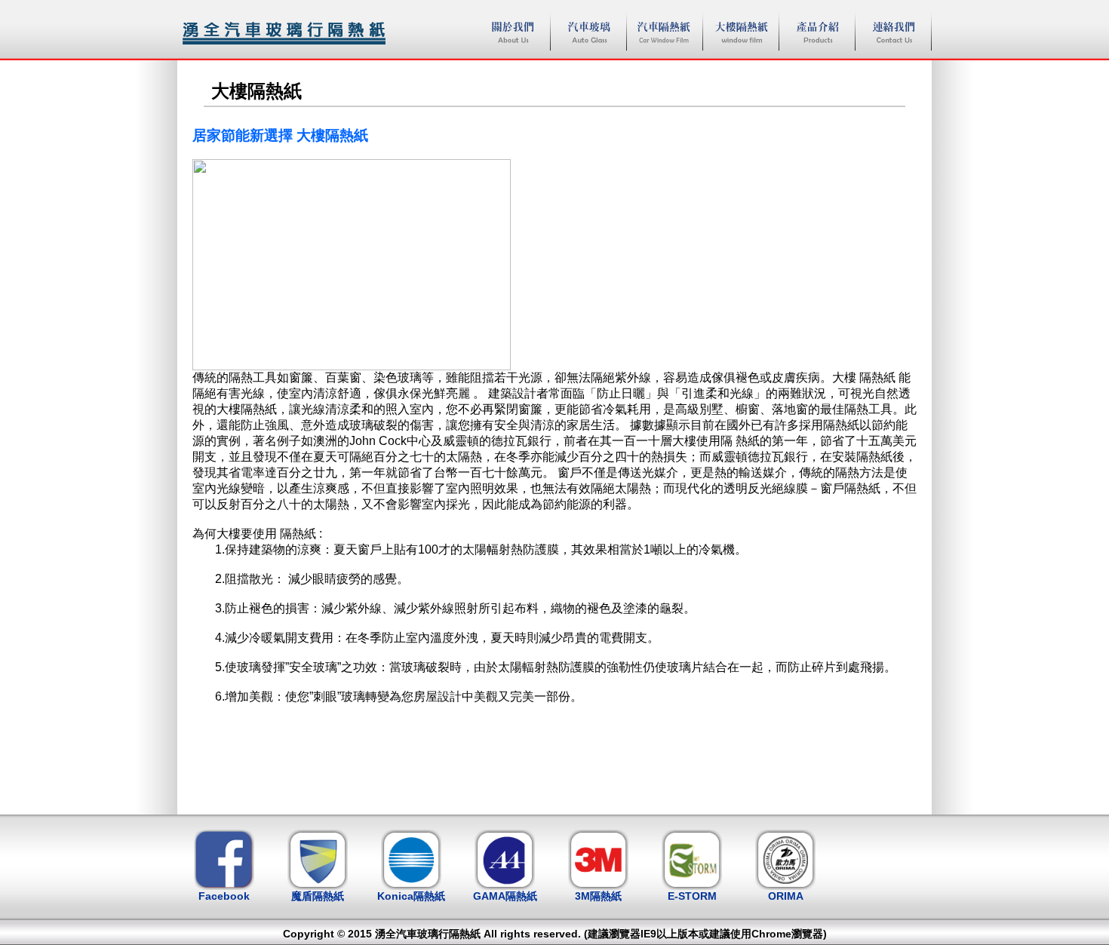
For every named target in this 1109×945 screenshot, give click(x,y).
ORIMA (785, 896)
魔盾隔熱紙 (317, 896)
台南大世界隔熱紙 (283, 30)
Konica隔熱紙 (411, 896)
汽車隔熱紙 (664, 31)
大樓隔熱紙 (741, 31)
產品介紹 (817, 31)
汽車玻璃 (588, 31)
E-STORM (692, 896)
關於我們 (512, 31)
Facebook (224, 896)
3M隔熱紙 (598, 896)
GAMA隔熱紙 (505, 896)
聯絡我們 (893, 31)
